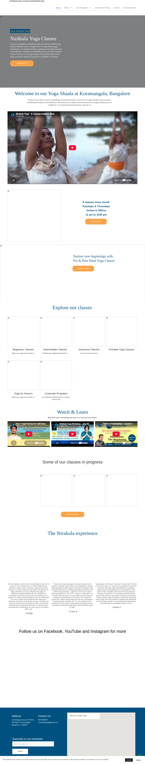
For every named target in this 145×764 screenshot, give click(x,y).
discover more (73, 514)
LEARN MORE (96, 221)
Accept (129, 760)
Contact (116, 8)
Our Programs (82, 8)
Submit (20, 751)
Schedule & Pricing (102, 8)
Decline (138, 760)
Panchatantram (129, 8)
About (66, 8)
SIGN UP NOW (83, 268)
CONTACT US (22, 63)
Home (58, 8)
